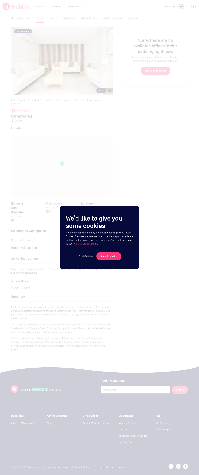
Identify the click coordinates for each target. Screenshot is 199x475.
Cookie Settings (86, 256)
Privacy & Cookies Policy (84, 243)
